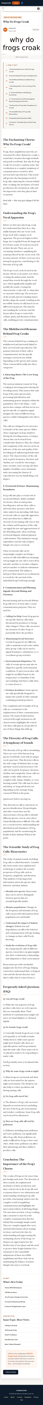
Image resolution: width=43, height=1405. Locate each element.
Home (6, 1397)
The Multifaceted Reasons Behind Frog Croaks (21, 81)
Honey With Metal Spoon (13, 1288)
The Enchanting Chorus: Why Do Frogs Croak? (21, 70)
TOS (21, 1400)
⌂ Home (15, 3)
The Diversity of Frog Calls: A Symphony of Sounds (23, 106)
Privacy (36, 1397)
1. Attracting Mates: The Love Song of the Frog (22, 87)
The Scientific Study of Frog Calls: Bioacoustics (20, 113)
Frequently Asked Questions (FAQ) (20, 118)
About (12, 1397)
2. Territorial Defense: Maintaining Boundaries (20, 94)
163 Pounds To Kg (11, 1330)
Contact (19, 1397)
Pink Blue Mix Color (11, 1340)
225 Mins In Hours (11, 1292)
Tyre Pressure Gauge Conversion (16, 1297)
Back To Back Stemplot (13, 1344)
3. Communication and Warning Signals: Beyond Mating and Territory (22, 100)
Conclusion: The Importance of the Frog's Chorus (22, 123)
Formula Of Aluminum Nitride (15, 1302)
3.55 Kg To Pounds (11, 1325)
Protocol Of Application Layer (15, 1306)
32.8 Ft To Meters (11, 1335)
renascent (6, 3)
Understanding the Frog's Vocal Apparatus (23, 76)
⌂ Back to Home (10, 1372)
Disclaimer (28, 1397)
